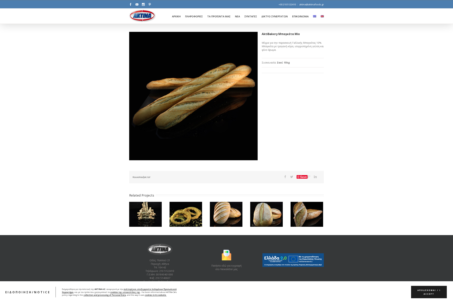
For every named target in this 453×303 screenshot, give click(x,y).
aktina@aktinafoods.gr (311, 4)
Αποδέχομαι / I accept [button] (429, 292)
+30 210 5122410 (287, 4)
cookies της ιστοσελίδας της (125, 292)
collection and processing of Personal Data (105, 295)
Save (303, 177)
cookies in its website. (156, 295)
